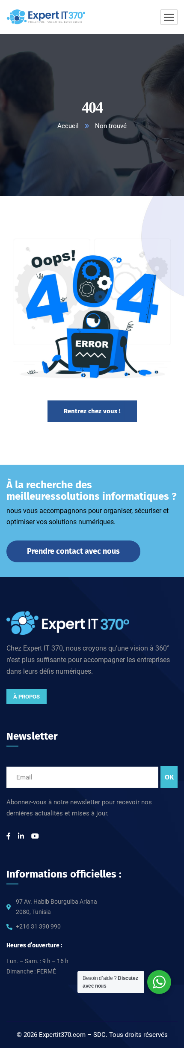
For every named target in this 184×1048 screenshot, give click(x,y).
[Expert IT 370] (46, 17)
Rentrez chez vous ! (92, 411)
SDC (99, 1035)
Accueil (68, 126)
